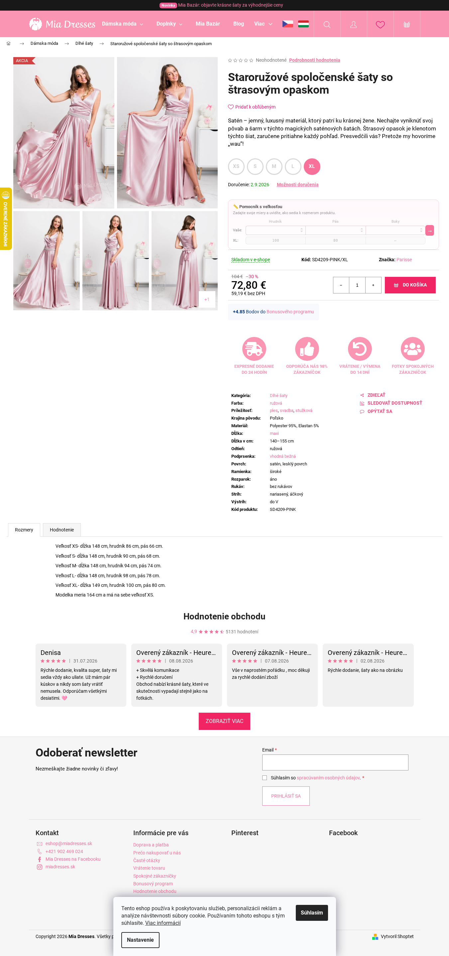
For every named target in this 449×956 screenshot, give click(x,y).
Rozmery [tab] (24, 529)
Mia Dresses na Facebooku (73, 859)
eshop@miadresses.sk (69, 843)
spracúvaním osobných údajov (328, 777)
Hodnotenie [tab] (62, 529)
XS (236, 166)
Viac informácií (163, 923)
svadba (286, 410)
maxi (274, 433)
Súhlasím (312, 913)
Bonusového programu (290, 311)
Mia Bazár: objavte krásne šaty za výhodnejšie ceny (222, 5)
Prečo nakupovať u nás (157, 852)
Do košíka (415, 284)
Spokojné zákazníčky (154, 876)
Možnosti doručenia (298, 184)
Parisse (404, 259)
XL (312, 166)
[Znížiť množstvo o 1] (341, 285)
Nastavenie (140, 940)
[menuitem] (122, 24)
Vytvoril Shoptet (397, 936)
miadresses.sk (60, 866)
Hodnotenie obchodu (224, 616)
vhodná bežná (283, 456)
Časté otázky (146, 860)
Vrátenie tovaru (149, 868)
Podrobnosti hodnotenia (314, 60)
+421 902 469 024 (64, 851)
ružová (276, 403)
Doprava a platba (151, 844)
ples (274, 410)
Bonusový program (153, 883)
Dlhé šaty (278, 395)
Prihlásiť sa (286, 796)
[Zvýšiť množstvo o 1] (373, 285)
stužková (303, 410)
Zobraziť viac (224, 721)
